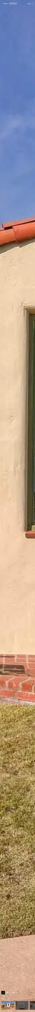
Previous (8, 993)
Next (13, 993)
